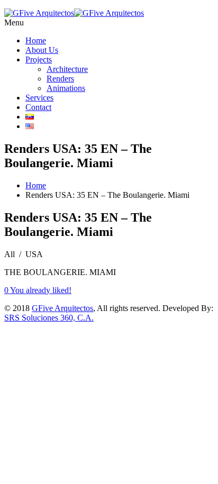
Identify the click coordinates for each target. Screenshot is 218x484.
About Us (41, 49)
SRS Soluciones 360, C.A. (49, 317)
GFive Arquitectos (62, 308)
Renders (60, 78)
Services (39, 97)
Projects (38, 59)
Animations (66, 88)
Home (35, 40)
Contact (38, 107)
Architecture (67, 69)
